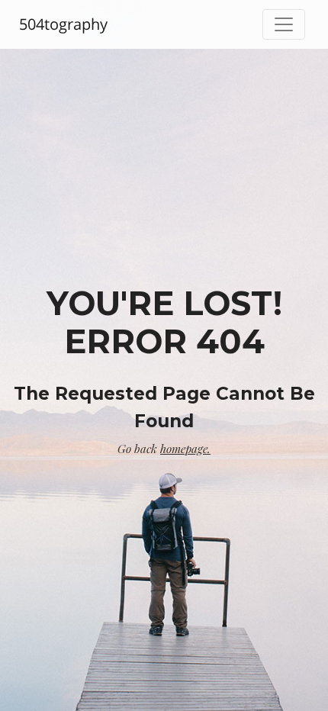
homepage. (185, 448)
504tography (63, 24)
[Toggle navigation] (283, 24)
